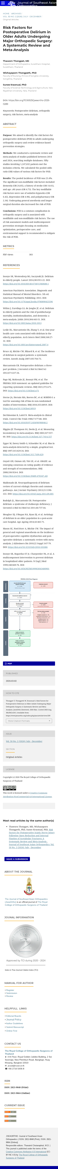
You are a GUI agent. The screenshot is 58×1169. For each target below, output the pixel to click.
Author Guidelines (14, 1023)
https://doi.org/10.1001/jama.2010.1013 (22, 323)
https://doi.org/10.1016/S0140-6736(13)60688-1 (26, 283)
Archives (16, 13)
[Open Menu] (3, 3)
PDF (9, 663)
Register (10, 990)
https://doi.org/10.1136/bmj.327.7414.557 (31, 436)
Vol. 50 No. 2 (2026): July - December (22, 16)
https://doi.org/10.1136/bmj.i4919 (19, 408)
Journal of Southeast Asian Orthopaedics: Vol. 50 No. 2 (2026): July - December (31, 846)
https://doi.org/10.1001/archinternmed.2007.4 (25, 344)
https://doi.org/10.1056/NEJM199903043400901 (26, 568)
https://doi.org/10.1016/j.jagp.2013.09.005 (33, 493)
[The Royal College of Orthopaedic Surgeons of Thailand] (29, 895)
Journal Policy (13, 1019)
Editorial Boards (13, 1016)
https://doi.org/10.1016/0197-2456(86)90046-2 (25, 422)
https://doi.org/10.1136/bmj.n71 (23, 390)
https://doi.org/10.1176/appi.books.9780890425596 (28, 301)
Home (6, 13)
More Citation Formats (19, 721)
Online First (11, 1031)
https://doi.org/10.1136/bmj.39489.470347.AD (25, 476)
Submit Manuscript (15, 1027)
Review (9, 996)
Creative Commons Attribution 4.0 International (26, 1152)
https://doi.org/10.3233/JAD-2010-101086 (28, 547)
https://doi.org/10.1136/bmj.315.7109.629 (23, 454)
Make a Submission (17, 859)
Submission (11, 993)
